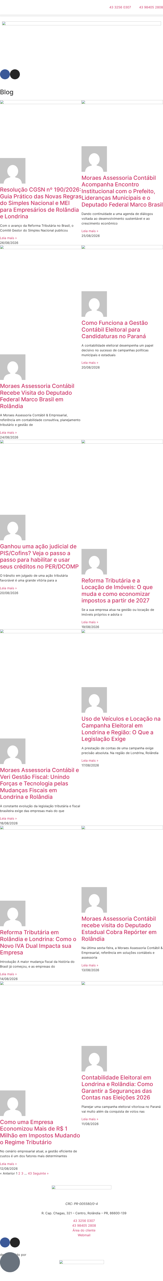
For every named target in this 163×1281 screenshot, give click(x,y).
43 (30, 1173)
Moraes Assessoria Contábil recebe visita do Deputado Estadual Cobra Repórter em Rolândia (119, 928)
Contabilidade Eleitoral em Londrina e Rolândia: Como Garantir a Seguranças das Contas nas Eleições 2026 (117, 1087)
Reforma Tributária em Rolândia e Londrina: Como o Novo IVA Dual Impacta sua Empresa (38, 942)
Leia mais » (8, 238)
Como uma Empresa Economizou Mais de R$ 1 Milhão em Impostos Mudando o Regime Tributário (40, 1132)
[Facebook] (5, 74)
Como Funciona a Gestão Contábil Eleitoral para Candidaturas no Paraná (115, 329)
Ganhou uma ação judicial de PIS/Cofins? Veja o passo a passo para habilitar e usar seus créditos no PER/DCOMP (39, 556)
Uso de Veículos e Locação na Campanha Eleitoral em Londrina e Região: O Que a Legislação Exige (121, 728)
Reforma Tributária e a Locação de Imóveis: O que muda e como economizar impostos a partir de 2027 (117, 590)
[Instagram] (15, 74)
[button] (81, 15)
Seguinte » (41, 1173)
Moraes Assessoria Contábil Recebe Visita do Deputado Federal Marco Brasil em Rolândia (37, 396)
